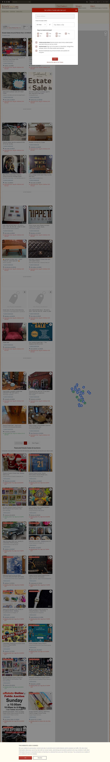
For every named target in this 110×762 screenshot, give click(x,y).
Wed (59, 33)
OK (25, 758)
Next (55, 59)
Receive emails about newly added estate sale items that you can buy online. (55, 43)
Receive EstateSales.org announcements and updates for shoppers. (54, 51)
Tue (50, 33)
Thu (69, 33)
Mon (41, 33)
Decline (40, 758)
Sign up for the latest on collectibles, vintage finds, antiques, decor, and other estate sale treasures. (56, 47)
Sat (50, 36)
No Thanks (60, 62)
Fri (40, 36)
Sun (59, 36)
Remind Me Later (51, 62)
